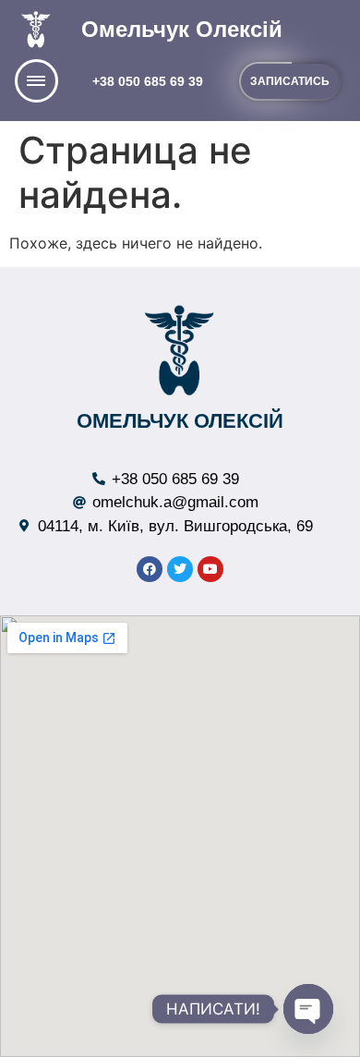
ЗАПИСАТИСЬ (290, 81)
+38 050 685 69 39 (147, 81)
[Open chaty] (308, 1009)
